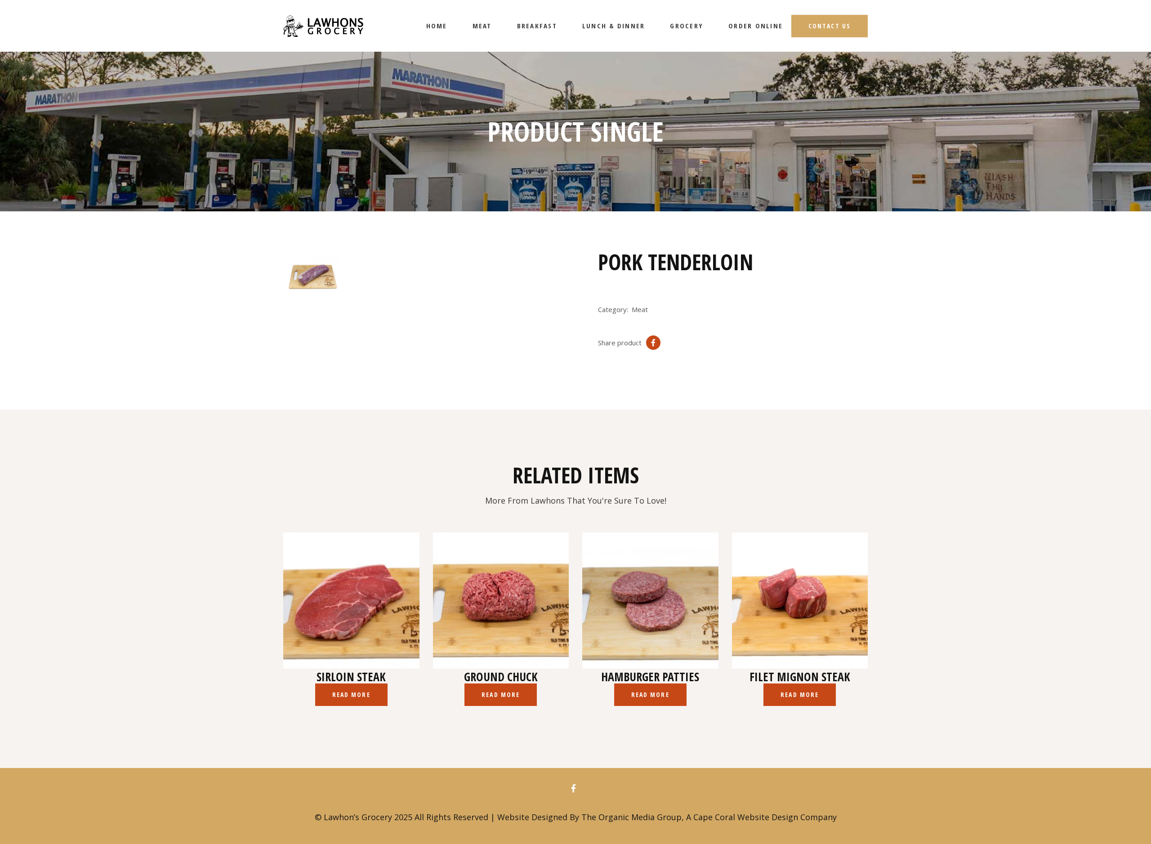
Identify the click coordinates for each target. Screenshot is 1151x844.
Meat (640, 309)
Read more (351, 694)
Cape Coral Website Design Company (765, 817)
